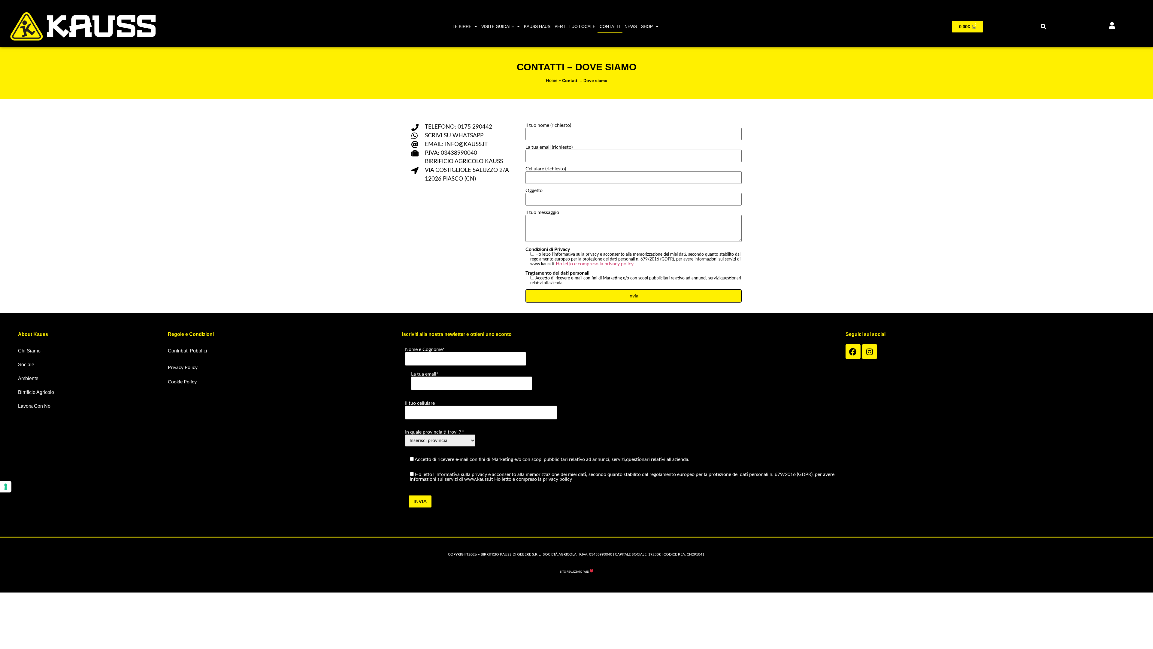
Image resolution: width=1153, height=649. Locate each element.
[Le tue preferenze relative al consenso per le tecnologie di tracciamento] (5, 486)
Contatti (610, 26)
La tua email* (424, 374)
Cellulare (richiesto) (545, 168)
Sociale (26, 364)
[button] (1044, 27)
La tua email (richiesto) (549, 147)
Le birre (461, 26)
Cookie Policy (182, 381)
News (631, 26)
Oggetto (534, 190)
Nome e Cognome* (425, 349)
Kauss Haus (537, 26)
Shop (647, 26)
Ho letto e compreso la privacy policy (595, 263)
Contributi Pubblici (187, 350)
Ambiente (28, 378)
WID (586, 572)
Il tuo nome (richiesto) (548, 125)
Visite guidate (497, 26)
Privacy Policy (183, 367)
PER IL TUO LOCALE (575, 26)
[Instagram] (869, 351)
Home (551, 81)
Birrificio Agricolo (36, 392)
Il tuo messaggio (542, 212)
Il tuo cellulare (420, 403)
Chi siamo (29, 350)
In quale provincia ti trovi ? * (434, 432)
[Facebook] (853, 351)
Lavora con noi (35, 406)
